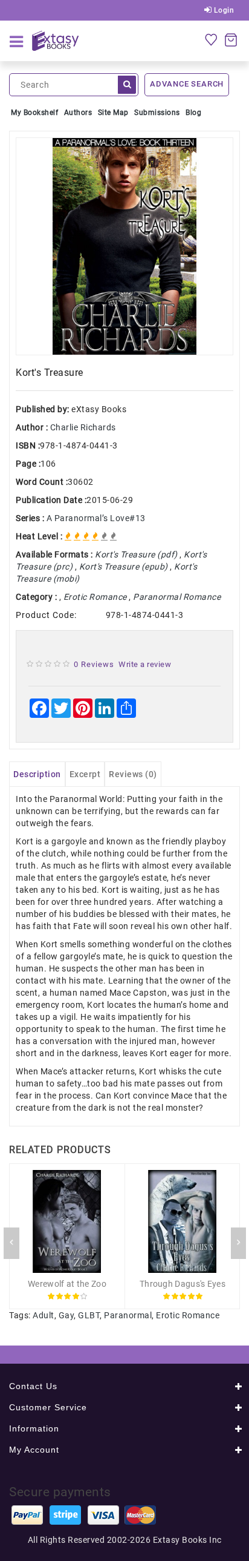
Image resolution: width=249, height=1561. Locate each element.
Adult (43, 1315)
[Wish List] (211, 39)
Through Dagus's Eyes (182, 1284)
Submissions (157, 112)
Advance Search (187, 83)
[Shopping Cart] (231, 39)
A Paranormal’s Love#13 (96, 518)
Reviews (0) (133, 774)
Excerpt (85, 774)
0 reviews (94, 664)
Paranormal (128, 1315)
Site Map (113, 112)
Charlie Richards (83, 427)
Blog (193, 112)
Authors (78, 112)
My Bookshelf (34, 112)
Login (223, 10)
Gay (66, 1315)
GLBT (89, 1315)
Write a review (144, 664)
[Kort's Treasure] (124, 246)
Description (37, 774)
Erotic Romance (187, 1315)
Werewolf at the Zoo (67, 1284)
